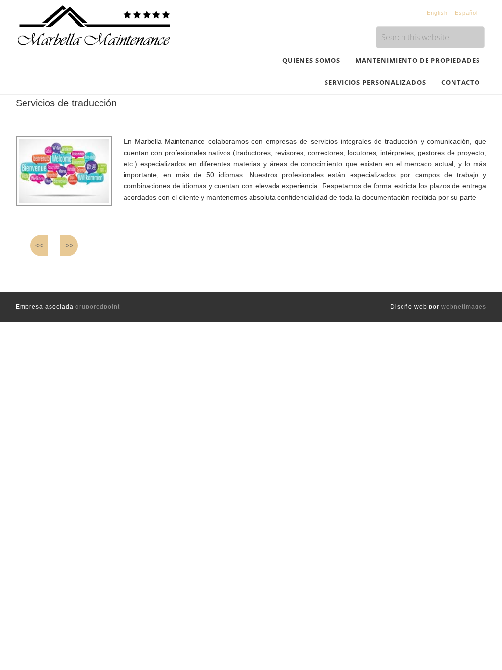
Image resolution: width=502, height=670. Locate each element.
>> (69, 245)
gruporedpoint (97, 306)
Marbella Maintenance (94, 24)
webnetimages (463, 306)
